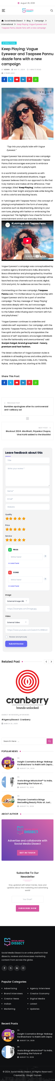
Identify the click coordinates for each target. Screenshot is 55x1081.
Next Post (43, 428)
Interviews (24, 715)
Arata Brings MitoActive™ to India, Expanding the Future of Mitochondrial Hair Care (34, 783)
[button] (46, 661)
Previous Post (13, 403)
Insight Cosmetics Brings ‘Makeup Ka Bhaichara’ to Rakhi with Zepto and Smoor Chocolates (35, 764)
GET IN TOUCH (27, 852)
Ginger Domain (33, 1075)
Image (8, 595)
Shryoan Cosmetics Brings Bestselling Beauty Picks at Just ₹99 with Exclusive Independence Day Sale (34, 804)
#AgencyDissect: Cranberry (16, 719)
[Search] (52, 10)
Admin (6, 69)
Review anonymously (18, 637)
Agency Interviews (10, 715)
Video (8, 616)
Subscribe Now (27, 908)
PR (18, 758)
